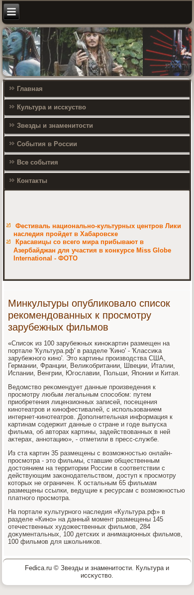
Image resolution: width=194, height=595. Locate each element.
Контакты (32, 180)
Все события (37, 162)
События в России (47, 144)
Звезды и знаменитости (55, 125)
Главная (30, 88)
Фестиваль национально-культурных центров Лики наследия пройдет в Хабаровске (97, 230)
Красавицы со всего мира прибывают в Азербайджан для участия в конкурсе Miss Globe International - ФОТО (92, 250)
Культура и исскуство (51, 107)
